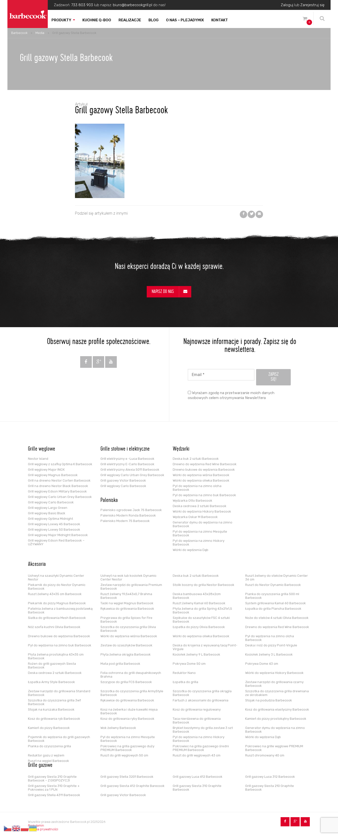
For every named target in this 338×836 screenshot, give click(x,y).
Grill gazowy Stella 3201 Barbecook (126, 776)
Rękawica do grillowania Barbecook (127, 608)
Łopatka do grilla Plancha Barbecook (273, 608)
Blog (153, 20)
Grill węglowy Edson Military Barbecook (57, 491)
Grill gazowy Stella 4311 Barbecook (54, 795)
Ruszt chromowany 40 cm (264, 755)
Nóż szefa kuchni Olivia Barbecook (54, 627)
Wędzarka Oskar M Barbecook (195, 517)
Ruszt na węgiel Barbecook (48, 761)
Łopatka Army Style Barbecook (51, 682)
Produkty (61, 20)
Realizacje (130, 20)
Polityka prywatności (43, 829)
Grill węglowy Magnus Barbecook (53, 475)
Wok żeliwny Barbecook (118, 728)
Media (39, 33)
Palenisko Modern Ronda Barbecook (128, 515)
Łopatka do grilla (185, 682)
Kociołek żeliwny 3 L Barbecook (269, 654)
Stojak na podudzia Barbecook (268, 700)
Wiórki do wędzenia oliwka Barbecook (201, 480)
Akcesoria (37, 565)
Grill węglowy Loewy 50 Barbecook (54, 529)
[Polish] (25, 828)
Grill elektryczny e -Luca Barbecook (127, 459)
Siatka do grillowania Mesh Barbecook (57, 618)
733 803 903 (82, 5)
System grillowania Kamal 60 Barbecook (275, 603)
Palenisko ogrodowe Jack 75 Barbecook (131, 510)
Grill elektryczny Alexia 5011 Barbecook (129, 469)
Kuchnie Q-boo (96, 20)
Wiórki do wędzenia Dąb (190, 550)
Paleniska (109, 501)
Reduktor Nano (184, 673)
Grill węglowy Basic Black (46, 513)
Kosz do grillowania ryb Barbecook (54, 719)
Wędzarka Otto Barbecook (192, 500)
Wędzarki (181, 449)
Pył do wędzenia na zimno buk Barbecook (204, 495)
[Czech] (8, 828)
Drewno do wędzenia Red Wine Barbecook (205, 464)
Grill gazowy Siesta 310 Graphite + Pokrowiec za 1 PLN (54, 787)
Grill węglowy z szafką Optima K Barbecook (60, 464)
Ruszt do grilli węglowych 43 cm (196, 755)
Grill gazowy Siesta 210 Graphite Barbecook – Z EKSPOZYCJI (52, 778)
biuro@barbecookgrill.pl (132, 5)
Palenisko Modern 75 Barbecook (125, 521)
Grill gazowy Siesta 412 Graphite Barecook (132, 786)
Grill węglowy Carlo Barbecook (51, 502)
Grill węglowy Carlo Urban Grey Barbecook (60, 497)
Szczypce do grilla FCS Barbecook (126, 682)
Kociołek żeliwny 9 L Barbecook (196, 654)
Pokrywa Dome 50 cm (189, 663)
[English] (16, 828)
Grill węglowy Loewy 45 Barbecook (54, 524)
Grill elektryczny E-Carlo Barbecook (127, 464)
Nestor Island (38, 459)
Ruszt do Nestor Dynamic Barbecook (273, 585)
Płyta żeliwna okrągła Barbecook (125, 654)
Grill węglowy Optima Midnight (50, 518)
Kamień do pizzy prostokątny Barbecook (275, 719)
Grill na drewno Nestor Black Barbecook (58, 486)
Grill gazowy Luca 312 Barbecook (270, 776)
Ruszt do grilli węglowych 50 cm (124, 755)
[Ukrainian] (33, 828)
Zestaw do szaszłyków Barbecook (126, 645)
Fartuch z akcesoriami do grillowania (200, 700)
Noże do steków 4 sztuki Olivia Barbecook (277, 618)
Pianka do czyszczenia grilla (49, 746)
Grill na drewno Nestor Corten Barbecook (59, 480)
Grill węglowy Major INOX (46, 469)
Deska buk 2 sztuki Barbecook (196, 459)
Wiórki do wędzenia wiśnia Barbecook (201, 475)
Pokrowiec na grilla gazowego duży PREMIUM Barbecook (127, 748)
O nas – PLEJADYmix (185, 20)
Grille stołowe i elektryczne (125, 449)
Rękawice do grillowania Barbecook (127, 700)
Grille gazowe (40, 766)
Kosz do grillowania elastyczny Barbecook (277, 709)
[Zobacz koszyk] (304, 19)
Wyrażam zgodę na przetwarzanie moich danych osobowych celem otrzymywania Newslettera (231, 395)
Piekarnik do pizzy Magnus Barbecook (57, 603)
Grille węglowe (41, 449)
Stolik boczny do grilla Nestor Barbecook (203, 585)
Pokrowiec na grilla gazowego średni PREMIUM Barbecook (201, 748)
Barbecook (19, 33)
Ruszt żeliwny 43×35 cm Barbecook (55, 594)
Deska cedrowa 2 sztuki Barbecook (199, 506)
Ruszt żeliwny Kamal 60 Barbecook (199, 603)
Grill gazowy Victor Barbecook (123, 480)
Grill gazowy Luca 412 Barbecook (197, 776)
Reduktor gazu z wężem (46, 755)
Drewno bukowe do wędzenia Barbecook (204, 469)
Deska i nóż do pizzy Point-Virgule (271, 645)
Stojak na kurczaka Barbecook (51, 709)
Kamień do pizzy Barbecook (49, 728)
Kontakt (219, 20)
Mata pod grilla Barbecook (120, 663)
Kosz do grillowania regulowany (197, 709)
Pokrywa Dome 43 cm (261, 663)
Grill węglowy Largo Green (47, 508)
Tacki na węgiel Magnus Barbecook (126, 603)
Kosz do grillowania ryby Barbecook (127, 719)
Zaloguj (287, 5)
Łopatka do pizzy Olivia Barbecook (199, 627)
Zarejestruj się (312, 5)
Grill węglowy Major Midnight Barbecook (58, 535)
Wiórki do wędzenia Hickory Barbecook (202, 511)
